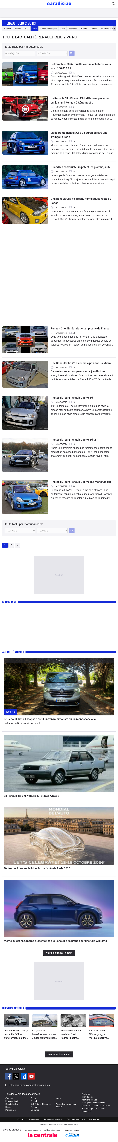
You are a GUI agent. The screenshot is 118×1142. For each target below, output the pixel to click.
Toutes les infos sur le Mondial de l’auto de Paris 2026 (37, 868)
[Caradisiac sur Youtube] (31, 1076)
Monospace (10, 1110)
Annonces (73, 29)
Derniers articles (13, 1008)
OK (72, 53)
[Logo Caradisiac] (59, 6)
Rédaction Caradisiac (53, 1119)
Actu (34, 29)
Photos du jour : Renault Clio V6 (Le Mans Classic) (81, 481)
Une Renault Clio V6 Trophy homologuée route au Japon (81, 200)
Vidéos (94, 29)
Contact (21, 1119)
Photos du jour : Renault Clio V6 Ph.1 (73, 397)
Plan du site (87, 1097)
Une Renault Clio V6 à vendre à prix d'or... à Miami (81, 363)
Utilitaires (35, 1110)
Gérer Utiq (86, 1111)
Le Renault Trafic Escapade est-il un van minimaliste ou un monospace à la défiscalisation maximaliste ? (50, 721)
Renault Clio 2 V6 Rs (20, 23)
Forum (84, 29)
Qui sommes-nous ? (76, 1119)
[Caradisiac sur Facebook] (8, 1076)
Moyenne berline (12, 1101)
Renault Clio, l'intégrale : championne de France (80, 328)
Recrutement (94, 1119)
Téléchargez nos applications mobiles (29, 1085)
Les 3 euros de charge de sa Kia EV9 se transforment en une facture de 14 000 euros (16, 1034)
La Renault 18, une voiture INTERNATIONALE (31, 795)
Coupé (33, 1098)
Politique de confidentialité (93, 1103)
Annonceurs (34, 1119)
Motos (58, 1098)
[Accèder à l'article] (59, 686)
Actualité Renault (13, 652)
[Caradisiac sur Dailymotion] (24, 1076)
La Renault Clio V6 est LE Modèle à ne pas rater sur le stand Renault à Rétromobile (80, 100)
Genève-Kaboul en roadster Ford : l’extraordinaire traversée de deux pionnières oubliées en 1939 (73, 1034)
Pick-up (34, 1107)
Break (8, 1107)
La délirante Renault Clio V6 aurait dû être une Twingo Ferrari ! (79, 134)
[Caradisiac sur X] (16, 1076)
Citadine (9, 1098)
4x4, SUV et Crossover (41, 1104)
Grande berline (11, 1104)
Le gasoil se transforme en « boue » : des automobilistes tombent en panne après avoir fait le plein (44, 1034)
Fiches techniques (48, 29)
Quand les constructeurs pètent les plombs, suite (81, 167)
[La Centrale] (43, 1138)
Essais (18, 29)
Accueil (7, 29)
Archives (86, 1094)
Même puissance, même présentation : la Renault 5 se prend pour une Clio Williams (55, 940)
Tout (107, 29)
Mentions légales (89, 1100)
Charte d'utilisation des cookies (96, 1105)
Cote (63, 29)
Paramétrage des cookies (93, 1108)
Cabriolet (34, 1101)
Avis (27, 29)
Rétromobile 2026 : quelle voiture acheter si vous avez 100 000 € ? (81, 66)
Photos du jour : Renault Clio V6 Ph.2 (73, 439)
